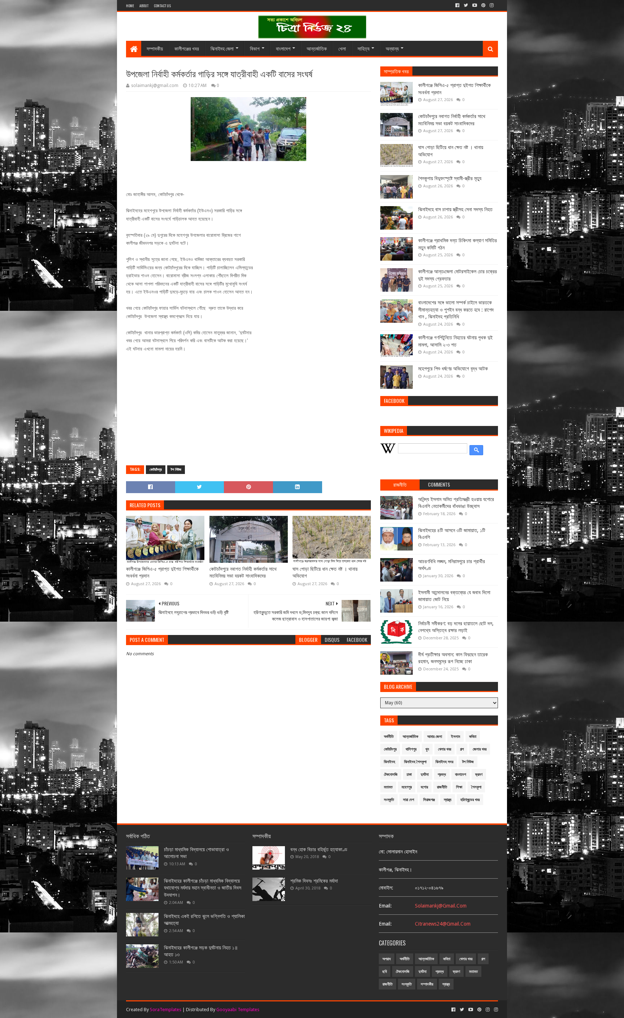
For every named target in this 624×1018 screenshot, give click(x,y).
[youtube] (474, 5)
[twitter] (465, 5)
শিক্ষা (459, 787)
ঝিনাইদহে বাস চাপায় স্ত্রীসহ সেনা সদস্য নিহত (455, 209)
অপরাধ (386, 959)
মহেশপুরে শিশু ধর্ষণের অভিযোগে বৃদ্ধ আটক (453, 368)
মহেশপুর (407, 787)
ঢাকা (409, 774)
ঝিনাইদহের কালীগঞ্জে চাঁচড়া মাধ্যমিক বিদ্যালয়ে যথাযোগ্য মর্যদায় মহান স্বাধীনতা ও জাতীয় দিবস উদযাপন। (202, 888)
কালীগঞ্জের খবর (186, 48)
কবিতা (472, 736)
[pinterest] (483, 5)
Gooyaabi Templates (237, 1009)
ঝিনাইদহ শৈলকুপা (415, 762)
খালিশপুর (411, 749)
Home (130, 5)
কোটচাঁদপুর (156, 469)
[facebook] (457, 5)
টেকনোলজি (391, 774)
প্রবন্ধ (442, 774)
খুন (427, 749)
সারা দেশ (408, 799)
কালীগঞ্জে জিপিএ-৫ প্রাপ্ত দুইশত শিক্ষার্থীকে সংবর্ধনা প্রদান (162, 572)
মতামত (388, 787)
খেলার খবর (444, 749)
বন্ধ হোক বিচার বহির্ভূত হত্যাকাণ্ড (318, 849)
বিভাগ (255, 48)
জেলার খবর (479, 749)
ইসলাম (455, 736)
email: (385, 906)
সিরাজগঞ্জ (429, 799)
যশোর (424, 787)
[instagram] (491, 5)
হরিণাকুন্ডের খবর (470, 799)
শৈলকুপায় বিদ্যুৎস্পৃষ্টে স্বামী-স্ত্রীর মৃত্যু (449, 178)
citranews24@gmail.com (443, 924)
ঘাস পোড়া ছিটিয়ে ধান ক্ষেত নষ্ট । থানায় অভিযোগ (325, 572)
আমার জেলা (434, 736)
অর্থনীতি (389, 736)
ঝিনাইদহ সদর (444, 762)
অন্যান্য (392, 48)
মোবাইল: (386, 888)
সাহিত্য (363, 48)
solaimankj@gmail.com (441, 906)
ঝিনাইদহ (389, 762)
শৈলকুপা (476, 787)
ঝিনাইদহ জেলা (222, 48)
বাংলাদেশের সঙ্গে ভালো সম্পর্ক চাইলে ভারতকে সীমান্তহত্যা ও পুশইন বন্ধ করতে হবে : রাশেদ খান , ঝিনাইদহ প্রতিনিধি (456, 309)
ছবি (384, 971)
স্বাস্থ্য (447, 799)
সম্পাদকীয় (155, 48)
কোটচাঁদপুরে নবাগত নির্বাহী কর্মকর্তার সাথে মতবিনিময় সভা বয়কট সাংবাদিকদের (243, 572)
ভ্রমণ (478, 774)
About (143, 5)
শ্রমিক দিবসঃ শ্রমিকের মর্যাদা (314, 881)
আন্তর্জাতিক (317, 48)
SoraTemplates (165, 1009)
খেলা (342, 48)
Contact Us (162, 5)
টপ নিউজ (176, 469)
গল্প (462, 749)
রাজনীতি (442, 787)
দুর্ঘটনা (425, 774)
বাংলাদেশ (283, 48)
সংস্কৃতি (389, 799)
